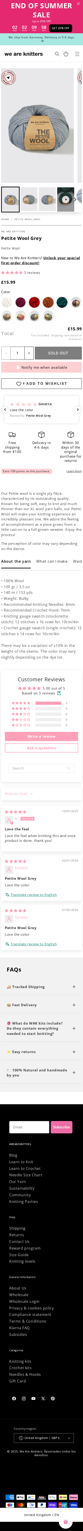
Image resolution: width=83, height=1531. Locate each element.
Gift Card (17, 1381)
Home (5, 219)
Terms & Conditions (27, 1321)
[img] (16, 811)
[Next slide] (74, 199)
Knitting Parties (23, 1201)
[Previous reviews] (5, 410)
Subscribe (61, 1127)
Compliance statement (30, 1314)
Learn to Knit (21, 1161)
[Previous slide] (8, 199)
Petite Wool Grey (27, 219)
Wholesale (18, 1294)
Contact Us (19, 1241)
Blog (13, 1155)
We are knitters (13, 231)
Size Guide (19, 1254)
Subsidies (18, 1334)
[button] (29, 199)
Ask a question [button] (41, 747)
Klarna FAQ (19, 1327)
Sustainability (21, 1188)
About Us (18, 1288)
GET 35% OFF (60, 28)
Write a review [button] (41, 736)
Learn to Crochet (25, 1168)
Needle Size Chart (25, 1174)
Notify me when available (44, 367)
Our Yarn (17, 1181)
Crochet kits (20, 1367)
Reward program (25, 1248)
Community (20, 1194)
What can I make (52, 561)
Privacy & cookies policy (31, 1308)
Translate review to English (34, 894)
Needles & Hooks (25, 1374)
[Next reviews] (78, 410)
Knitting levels (22, 1261)
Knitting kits (20, 1361)
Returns (16, 1234)
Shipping (57, 335)
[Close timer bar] (78, 4)
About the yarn (16, 561)
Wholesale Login (24, 1301)
